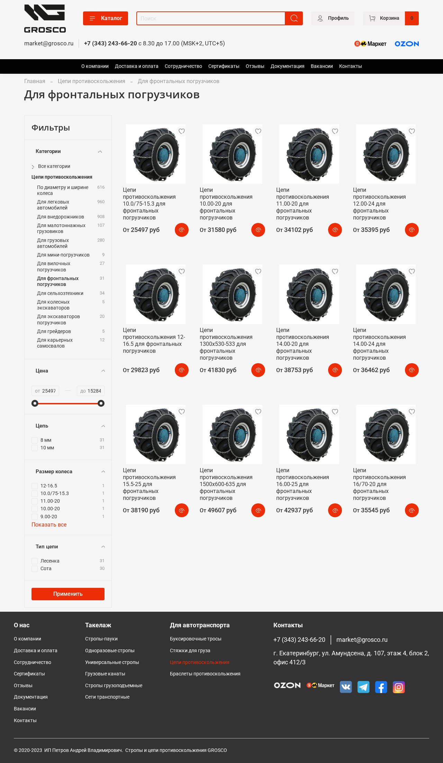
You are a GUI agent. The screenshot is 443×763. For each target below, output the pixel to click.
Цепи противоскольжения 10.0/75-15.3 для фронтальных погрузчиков (149, 204)
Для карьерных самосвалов (55, 343)
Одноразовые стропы (110, 651)
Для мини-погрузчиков (63, 255)
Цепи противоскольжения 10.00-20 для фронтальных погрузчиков (226, 204)
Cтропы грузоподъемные (113, 686)
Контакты (350, 66)
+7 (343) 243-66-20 (110, 43)
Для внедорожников (60, 217)
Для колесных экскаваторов (53, 305)
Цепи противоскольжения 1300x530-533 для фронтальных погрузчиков (226, 344)
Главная (34, 81)
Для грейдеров (54, 331)
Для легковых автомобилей (53, 205)
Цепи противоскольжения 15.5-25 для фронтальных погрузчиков (149, 484)
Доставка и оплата (137, 66)
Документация (288, 66)
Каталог (111, 18)
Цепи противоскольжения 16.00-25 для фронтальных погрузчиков (302, 484)
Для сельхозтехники (60, 293)
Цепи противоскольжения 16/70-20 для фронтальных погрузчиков (379, 484)
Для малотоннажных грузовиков (61, 228)
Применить (68, 594)
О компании (95, 66)
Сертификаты (223, 66)
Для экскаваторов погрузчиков (58, 319)
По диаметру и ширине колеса (62, 190)
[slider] (35, 403)
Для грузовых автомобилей (53, 243)
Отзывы (255, 66)
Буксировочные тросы (196, 639)
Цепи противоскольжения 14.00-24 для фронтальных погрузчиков (379, 344)
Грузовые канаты (105, 674)
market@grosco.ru (48, 43)
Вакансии (322, 66)
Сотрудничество (183, 66)
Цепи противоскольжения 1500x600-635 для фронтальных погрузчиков (226, 484)
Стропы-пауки (101, 639)
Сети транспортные (107, 697)
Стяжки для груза (190, 651)
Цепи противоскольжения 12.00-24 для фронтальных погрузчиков (379, 204)
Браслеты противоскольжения (205, 674)
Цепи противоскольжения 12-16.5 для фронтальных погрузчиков (154, 340)
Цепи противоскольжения (91, 81)
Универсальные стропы (112, 662)
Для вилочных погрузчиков (53, 266)
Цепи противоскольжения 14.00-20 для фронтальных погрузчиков (302, 344)
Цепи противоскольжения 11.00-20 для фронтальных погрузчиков (302, 204)
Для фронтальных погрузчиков (58, 281)
